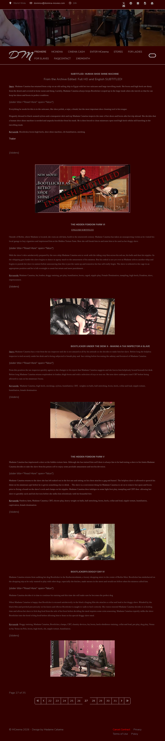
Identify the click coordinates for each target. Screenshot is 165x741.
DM (20, 55)
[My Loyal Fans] (138, 3)
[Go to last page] (127, 701)
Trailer (12, 138)
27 (86, 701)
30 (108, 701)
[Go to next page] (121, 701)
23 (57, 701)
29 (100, 701)
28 (93, 701)
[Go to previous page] (43, 701)
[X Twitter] (123, 3)
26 (79, 701)
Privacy (137, 729)
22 (50, 701)
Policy (134, 734)
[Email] (123, 6)
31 (115, 701)
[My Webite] (152, 3)
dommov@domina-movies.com (49, 3)
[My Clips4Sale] (145, 3)
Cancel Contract (121, 729)
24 (64, 701)
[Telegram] (130, 3)
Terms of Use (120, 734)
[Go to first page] (38, 701)
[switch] (152, 55)
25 (71, 701)
